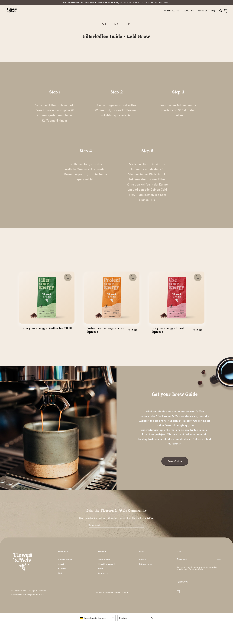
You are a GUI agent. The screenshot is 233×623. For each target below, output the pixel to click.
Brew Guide (175, 461)
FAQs (100, 568)
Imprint (142, 559)
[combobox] (97, 618)
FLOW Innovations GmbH (116, 592)
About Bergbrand (106, 564)
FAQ (213, 11)
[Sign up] (219, 559)
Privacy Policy (145, 564)
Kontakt (202, 11)
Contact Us (103, 573)
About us (189, 11)
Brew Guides (104, 559)
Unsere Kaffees (172, 11)
